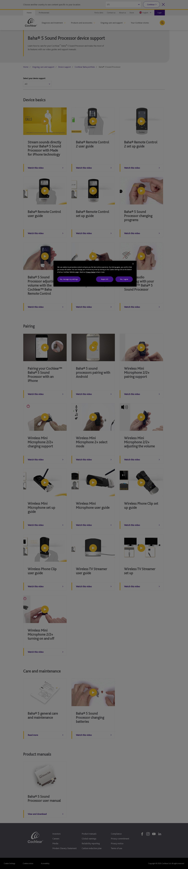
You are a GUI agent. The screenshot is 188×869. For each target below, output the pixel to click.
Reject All (104, 279)
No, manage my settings (69, 279)
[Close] (133, 264)
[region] (95, 274)
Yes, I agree (124, 279)
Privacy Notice (90, 272)
